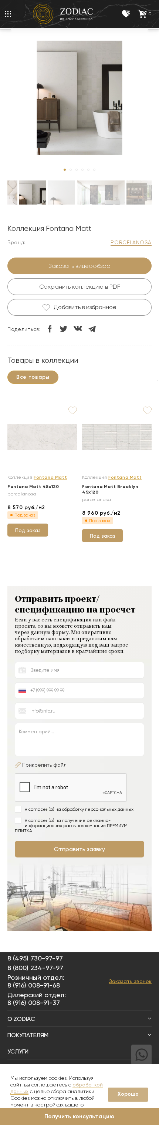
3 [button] (76, 170)
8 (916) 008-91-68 (33, 985)
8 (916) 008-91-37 (33, 1002)
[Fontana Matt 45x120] (42, 437)
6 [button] (94, 170)
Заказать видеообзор (79, 265)
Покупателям (27, 1035)
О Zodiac (21, 1018)
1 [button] (65, 170)
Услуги (17, 1051)
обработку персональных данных (97, 809)
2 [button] (71, 170)
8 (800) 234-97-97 (35, 968)
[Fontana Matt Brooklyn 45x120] (117, 437)
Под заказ (28, 530)
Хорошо (128, 1094)
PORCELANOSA (131, 242)
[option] (32, 199)
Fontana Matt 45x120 (33, 486)
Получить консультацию (79, 1116)
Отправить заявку (79, 849)
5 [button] (88, 170)
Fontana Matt (50, 477)
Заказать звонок (130, 981)
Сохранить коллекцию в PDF (79, 286)
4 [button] (82, 170)
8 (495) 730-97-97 (35, 958)
